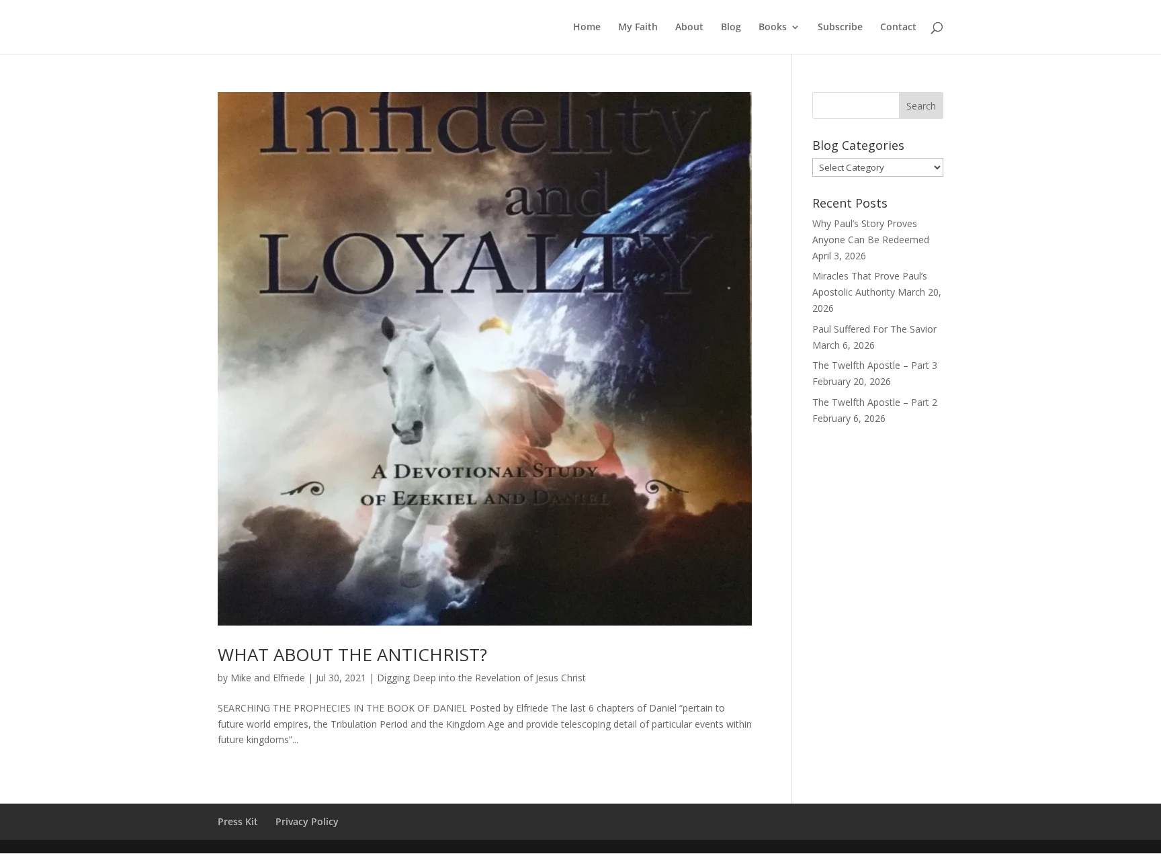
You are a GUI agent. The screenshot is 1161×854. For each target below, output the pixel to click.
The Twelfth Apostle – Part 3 (874, 365)
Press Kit (238, 821)
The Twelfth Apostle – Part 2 (874, 402)
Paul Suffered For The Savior (874, 329)
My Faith (638, 27)
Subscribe (840, 27)
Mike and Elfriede (267, 677)
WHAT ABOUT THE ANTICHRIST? (352, 654)
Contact (898, 27)
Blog (731, 27)
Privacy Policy (307, 821)
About (689, 27)
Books (773, 27)
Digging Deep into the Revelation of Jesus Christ (481, 677)
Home (587, 27)
